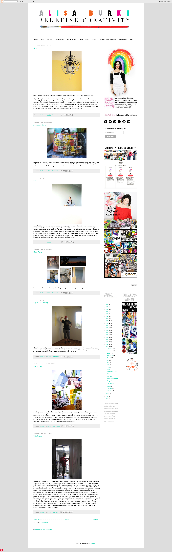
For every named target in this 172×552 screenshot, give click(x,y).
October (109, 353)
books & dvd (60, 39)
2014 (107, 332)
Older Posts (96, 519)
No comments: (56, 242)
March (109, 386)
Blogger (93, 543)
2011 (107, 339)
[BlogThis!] (67, 115)
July (108, 360)
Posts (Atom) (44, 522)
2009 (107, 344)
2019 (107, 321)
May (108, 365)
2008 (107, 346)
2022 (107, 314)
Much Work (37, 252)
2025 (107, 307)
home (36, 39)
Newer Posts (37, 519)
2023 (107, 311)
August (109, 358)
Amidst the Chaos (39, 125)
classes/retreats (84, 39)
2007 (107, 393)
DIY (34, 181)
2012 (107, 337)
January (109, 391)
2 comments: (55, 356)
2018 (107, 323)
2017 (107, 325)
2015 (107, 330)
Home (66, 519)
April (108, 367)
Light (35, 48)
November (110, 351)
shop (94, 39)
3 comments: (55, 115)
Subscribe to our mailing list (115, 129)
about (42, 39)
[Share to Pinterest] (72, 115)
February (109, 388)
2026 (107, 304)
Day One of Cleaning (40, 303)
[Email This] (65, 115)
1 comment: (55, 170)
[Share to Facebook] (70, 115)
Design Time (37, 367)
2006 (107, 396)
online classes (71, 39)
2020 (107, 318)
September (110, 355)
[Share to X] (68, 115)
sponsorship (123, 39)
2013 (107, 335)
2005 (107, 398)
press (131, 39)
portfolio (50, 39)
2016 (107, 328)
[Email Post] (61, 115)
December (110, 348)
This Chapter (38, 436)
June (108, 362)
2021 (107, 316)
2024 (107, 309)
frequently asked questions (107, 39)
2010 (107, 342)
